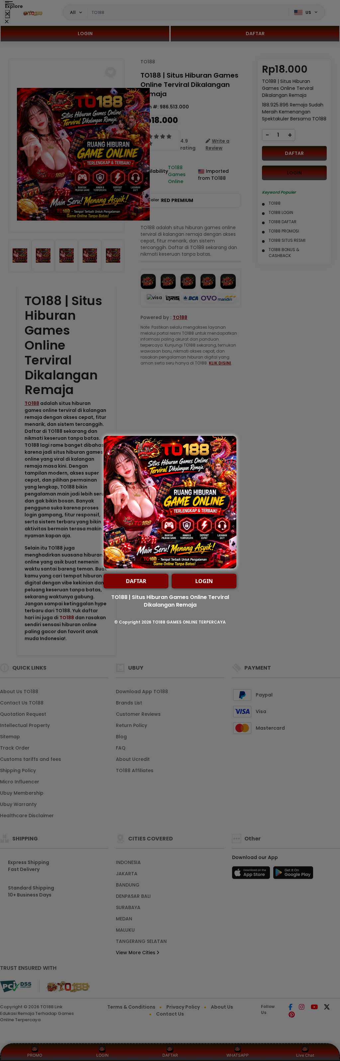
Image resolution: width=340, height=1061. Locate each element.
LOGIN (204, 581)
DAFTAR (136, 581)
